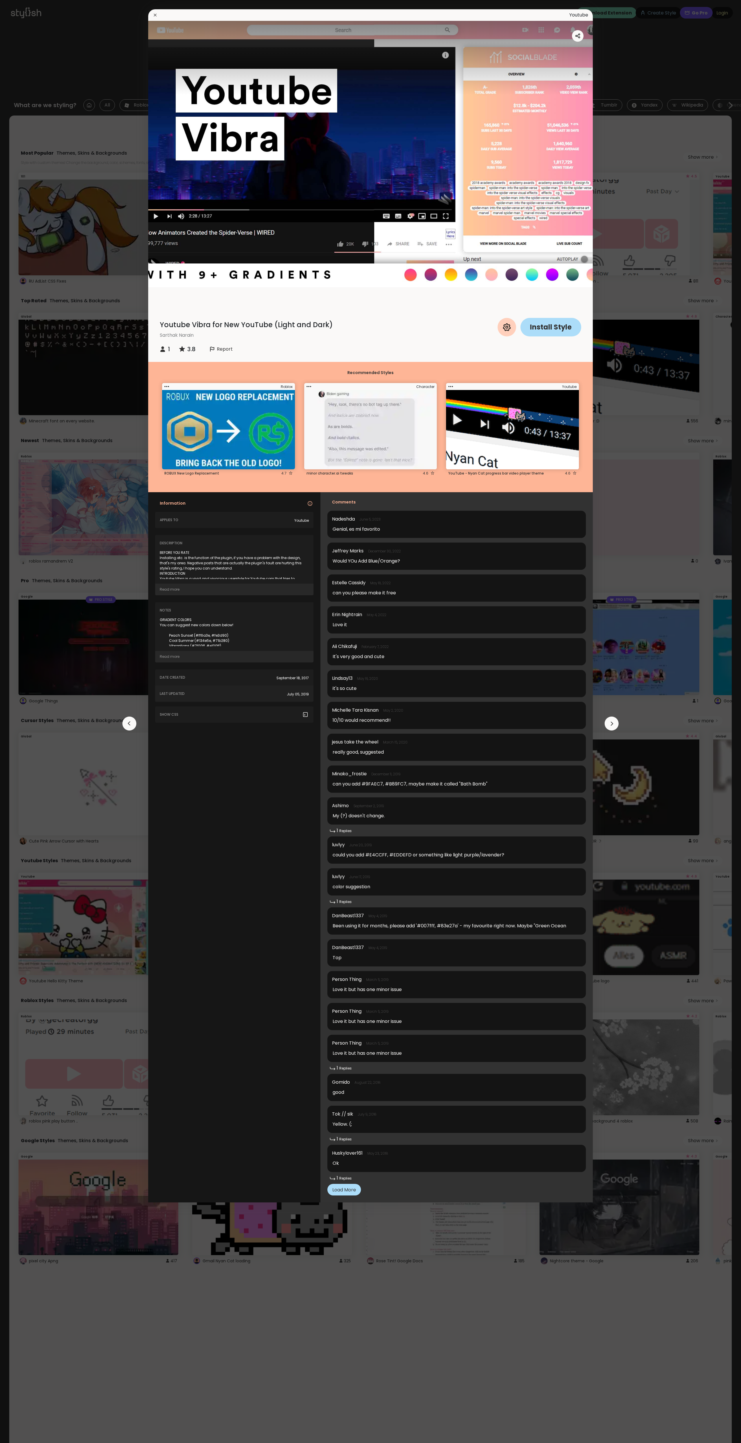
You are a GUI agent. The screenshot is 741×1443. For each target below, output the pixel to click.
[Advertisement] (23, 721)
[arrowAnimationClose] (129, 723)
